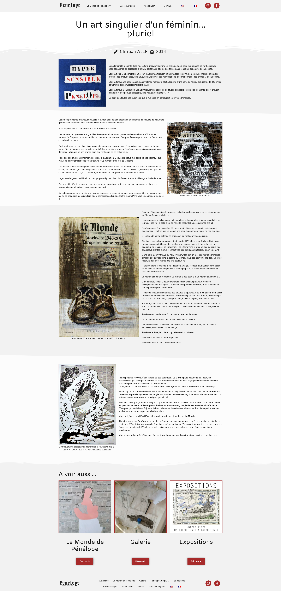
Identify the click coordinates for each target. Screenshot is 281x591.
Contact (167, 6)
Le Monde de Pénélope (98, 6)
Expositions (179, 580)
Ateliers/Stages (127, 6)
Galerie (142, 580)
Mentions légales (157, 586)
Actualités (104, 580)
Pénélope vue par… (160, 580)
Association (149, 6)
